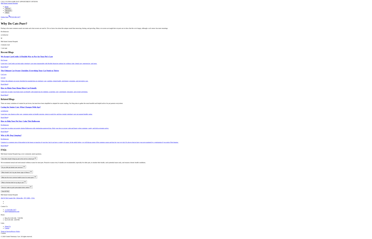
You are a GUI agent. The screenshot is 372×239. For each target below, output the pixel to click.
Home (6, 6)
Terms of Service (6, 231)
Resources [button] (8, 10)
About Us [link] (8, 226)
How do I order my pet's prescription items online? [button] (16, 187)
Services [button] (7, 8)
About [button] (7, 12)
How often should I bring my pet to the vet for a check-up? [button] (18, 159)
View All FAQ (5, 191)
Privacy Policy (15, 231)
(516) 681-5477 (15, 17)
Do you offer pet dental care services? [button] (12, 167)
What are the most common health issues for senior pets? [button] (18, 177)
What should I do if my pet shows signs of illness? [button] (16, 172)
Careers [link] (7, 228)
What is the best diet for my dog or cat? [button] (13, 182)
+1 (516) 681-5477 (10, 210)
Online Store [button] (5, 17)
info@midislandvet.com (12, 211)
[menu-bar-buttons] (1, 19)
